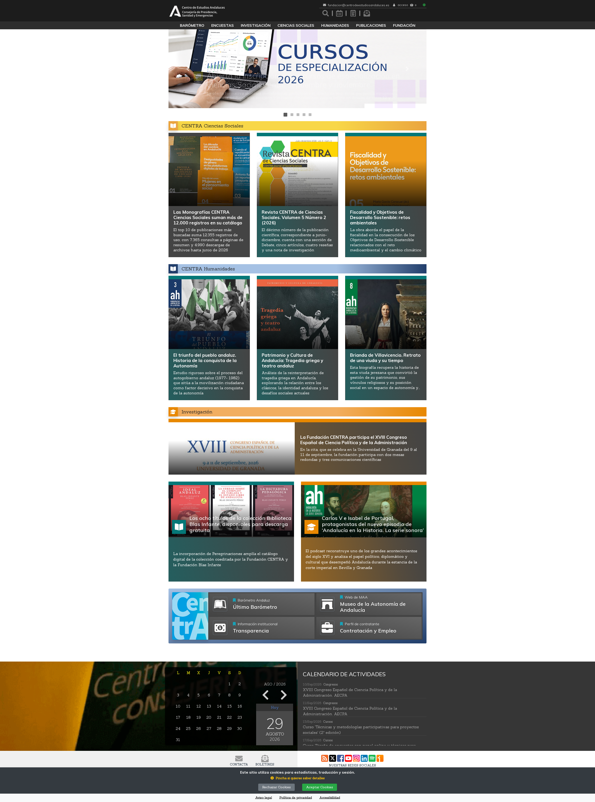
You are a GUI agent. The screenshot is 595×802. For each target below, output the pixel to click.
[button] (188, 68)
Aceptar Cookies (319, 787)
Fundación (404, 25)
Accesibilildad (329, 798)
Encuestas (222, 25)
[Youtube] (348, 758)
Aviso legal (263, 798)
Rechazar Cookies (276, 787)
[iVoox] (380, 758)
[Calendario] (339, 13)
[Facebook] (340, 758)
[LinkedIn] (364, 758)
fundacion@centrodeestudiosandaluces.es (358, 5)
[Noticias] (353, 13)
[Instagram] (356, 758)
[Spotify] (372, 758)
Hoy (275, 707)
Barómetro (192, 25)
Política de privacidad (295, 798)
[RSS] (324, 758)
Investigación (256, 25)
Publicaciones (371, 25)
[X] (332, 758)
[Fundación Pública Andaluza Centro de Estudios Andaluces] (197, 10)
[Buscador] (326, 13)
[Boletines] (367, 13)
